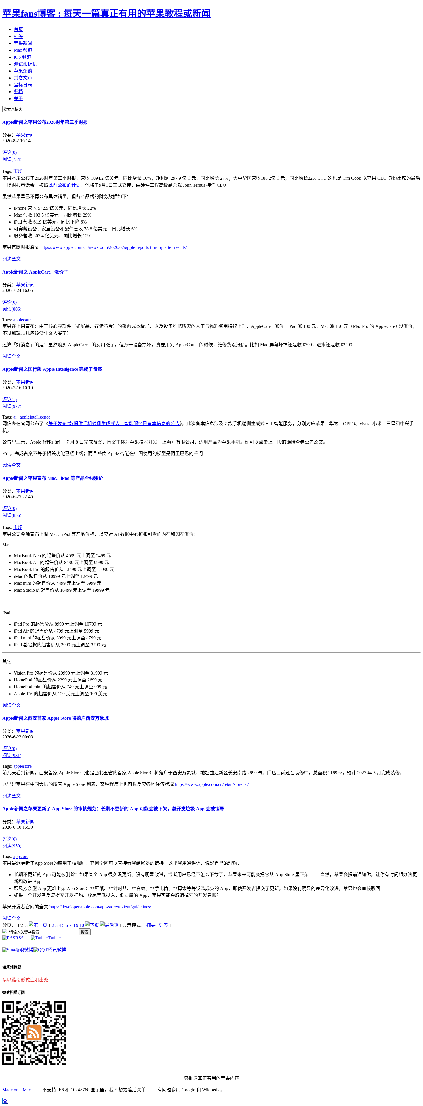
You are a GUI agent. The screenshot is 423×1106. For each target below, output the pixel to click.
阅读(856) (11, 515)
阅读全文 (11, 258)
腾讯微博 (57, 949)
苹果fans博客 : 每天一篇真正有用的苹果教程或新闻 (106, 13)
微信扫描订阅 (13, 992)
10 (81, 925)
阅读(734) (11, 159)
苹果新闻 (25, 135)
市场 (17, 171)
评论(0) (9, 152)
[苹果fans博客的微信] (34, 1063)
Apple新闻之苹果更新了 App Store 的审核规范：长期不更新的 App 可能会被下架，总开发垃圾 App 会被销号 (113, 808)
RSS (19, 937)
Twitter (54, 937)
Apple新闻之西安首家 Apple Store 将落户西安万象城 (55, 718)
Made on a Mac (16, 1089)
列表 (163, 925)
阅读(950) (11, 845)
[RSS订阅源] (4, 931)
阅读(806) (11, 309)
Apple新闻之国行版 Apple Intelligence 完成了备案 (52, 369)
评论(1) (9, 399)
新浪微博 (24, 949)
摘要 (151, 925)
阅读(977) (11, 406)
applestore (22, 766)
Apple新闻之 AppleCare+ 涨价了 (35, 272)
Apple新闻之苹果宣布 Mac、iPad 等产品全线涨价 (52, 478)
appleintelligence (35, 416)
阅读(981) (11, 755)
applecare (22, 319)
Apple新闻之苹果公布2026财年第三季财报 (45, 122)
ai (14, 416)
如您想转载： (13, 967)
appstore (20, 856)
